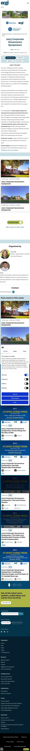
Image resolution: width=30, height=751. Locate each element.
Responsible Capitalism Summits (9, 708)
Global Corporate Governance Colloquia (11, 703)
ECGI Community (5, 683)
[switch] (26, 379)
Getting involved (5, 674)
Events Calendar (5, 701)
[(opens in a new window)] (11, 23)
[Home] (5, 3)
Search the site (4, 611)
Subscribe (5, 602)
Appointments (5, 688)
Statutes (3, 722)
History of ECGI (5, 718)
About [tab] (24, 351)
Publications (4, 640)
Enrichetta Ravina (8, 435)
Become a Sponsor (17, 622)
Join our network (6, 622)
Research (3, 657)
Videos (2, 650)
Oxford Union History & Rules (10, 737)
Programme (20, 57)
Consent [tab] (5, 351)
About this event (11, 57)
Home (2, 7)
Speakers (10, 61)
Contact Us (24, 737)
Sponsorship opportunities (8, 681)
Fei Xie (1, 273)
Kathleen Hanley (8, 579)
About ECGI (4, 715)
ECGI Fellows (4, 691)
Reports (3, 662)
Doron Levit (7, 470)
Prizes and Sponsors (6, 669)
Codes (2, 643)
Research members (6, 693)
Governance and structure (7, 720)
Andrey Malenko (21, 470)
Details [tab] (15, 351)
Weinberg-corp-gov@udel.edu (10, 150)
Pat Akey (19, 435)
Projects (3, 664)
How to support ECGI (6, 676)
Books (2, 647)
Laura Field (13, 251)
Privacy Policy (10, 741)
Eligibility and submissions (7, 667)
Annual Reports (5, 728)
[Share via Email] (7, 631)
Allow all (15, 394)
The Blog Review (5, 652)
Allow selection (15, 398)
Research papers (5, 660)
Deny (15, 402)
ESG (3, 438)
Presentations (18, 61)
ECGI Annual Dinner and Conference (10, 705)
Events (3, 698)
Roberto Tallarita (8, 542)
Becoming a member (6, 679)
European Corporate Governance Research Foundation (12, 725)
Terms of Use (20, 741)
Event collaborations (6, 710)
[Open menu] (28, 3)
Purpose (3, 545)
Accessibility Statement (20, 746)
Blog (2, 645)
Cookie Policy (7, 746)
